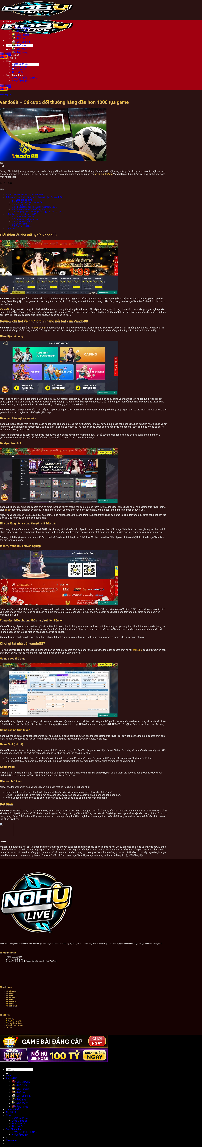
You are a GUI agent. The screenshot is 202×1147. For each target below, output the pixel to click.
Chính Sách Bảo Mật (14, 1021)
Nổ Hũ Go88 (21, 31)
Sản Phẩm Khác (14, 75)
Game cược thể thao (25, 216)
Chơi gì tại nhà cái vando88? (22, 214)
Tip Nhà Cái (18, 72)
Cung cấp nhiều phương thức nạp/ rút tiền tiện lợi (38, 211)
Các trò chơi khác (24, 226)
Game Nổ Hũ (12, 1109)
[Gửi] (7, 49)
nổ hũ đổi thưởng (103, 174)
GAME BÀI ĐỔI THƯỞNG (24, 78)
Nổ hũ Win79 (21, 49)
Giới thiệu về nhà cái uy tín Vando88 (25, 194)
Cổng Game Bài (20, 66)
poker (7, 509)
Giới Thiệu (10, 1019)
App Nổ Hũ (11, 24)
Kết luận (12, 228)
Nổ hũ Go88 (11, 993)
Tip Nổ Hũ (11, 1112)
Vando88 (4, 309)
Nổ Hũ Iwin (20, 38)
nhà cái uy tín (38, 327)
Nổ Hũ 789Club (23, 42)
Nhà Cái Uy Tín (5, 95)
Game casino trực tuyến (27, 219)
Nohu (9, 21)
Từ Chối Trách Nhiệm (14, 1025)
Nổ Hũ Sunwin (22, 27)
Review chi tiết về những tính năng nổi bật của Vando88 (35, 197)
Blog (8, 1115)
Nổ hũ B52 (10, 1000)
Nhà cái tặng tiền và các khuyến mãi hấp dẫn (36, 207)
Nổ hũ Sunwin (11, 991)
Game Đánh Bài (20, 63)
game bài (137, 650)
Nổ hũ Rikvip (11, 995)
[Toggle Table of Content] (2, 189)
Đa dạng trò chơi (23, 204)
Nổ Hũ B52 (20, 45)
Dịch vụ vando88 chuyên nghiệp (30, 209)
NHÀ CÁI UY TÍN (20, 80)
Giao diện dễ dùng (24, 200)
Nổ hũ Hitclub (22, 35)
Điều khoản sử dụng (14, 1023)
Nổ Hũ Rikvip (21, 1106)
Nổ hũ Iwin (10, 1004)
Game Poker (21, 224)
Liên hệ (9, 1027)
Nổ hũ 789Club (12, 997)
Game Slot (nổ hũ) (24, 221)
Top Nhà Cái (18, 69)
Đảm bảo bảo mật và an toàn (29, 202)
